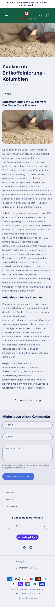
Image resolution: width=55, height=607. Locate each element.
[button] (6, 15)
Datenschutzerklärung (32, 593)
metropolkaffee (26, 589)
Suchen (10, 493)
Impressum (12, 506)
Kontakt (10, 500)
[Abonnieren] (43, 526)
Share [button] (8, 94)
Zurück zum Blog (30, 400)
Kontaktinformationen (29, 598)
